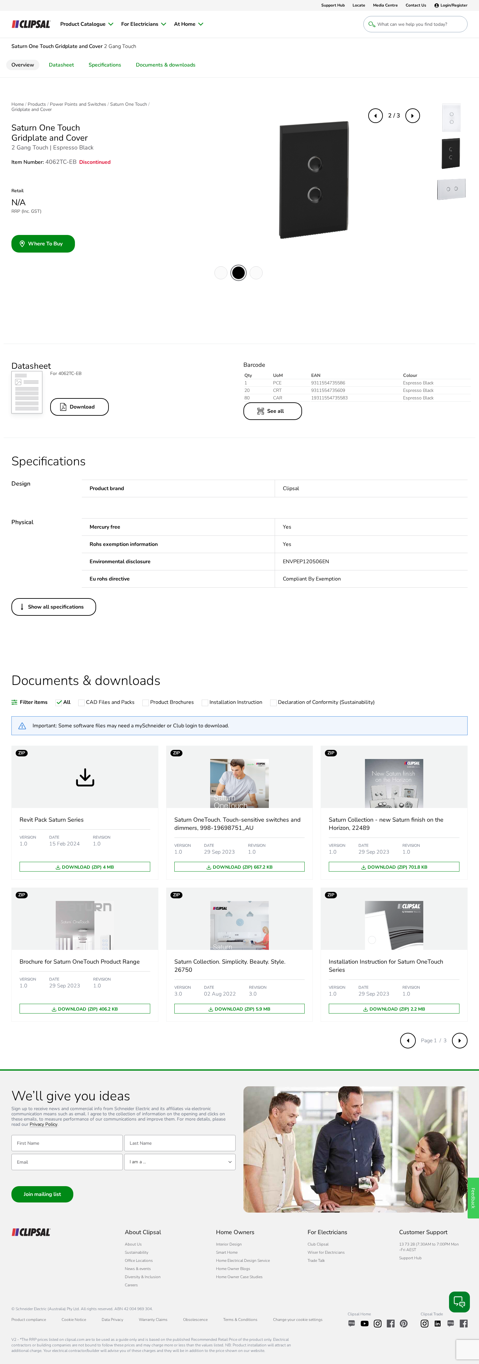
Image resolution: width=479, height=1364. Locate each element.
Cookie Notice (74, 1319)
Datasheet (61, 65)
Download (82, 407)
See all (275, 411)
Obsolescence (195, 1319)
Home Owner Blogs (233, 1268)
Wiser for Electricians (326, 1252)
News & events (138, 1268)
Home (17, 104)
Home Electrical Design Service (243, 1260)
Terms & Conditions (240, 1319)
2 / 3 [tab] (394, 115)
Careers (131, 1285)
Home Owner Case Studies (239, 1276)
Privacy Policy (43, 1124)
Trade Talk (316, 1260)
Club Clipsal (318, 1244)
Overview (22, 65)
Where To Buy (45, 243)
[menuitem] (86, 24)
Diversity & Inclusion (143, 1276)
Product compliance (28, 1319)
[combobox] (180, 1162)
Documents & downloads (166, 65)
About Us (133, 1244)
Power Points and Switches (78, 104)
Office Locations (139, 1260)
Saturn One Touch (128, 104)
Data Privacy (112, 1319)
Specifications (105, 65)
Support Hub (410, 1258)
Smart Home (227, 1252)
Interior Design (229, 1244)
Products (37, 104)
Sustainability (136, 1252)
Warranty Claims (153, 1319)
